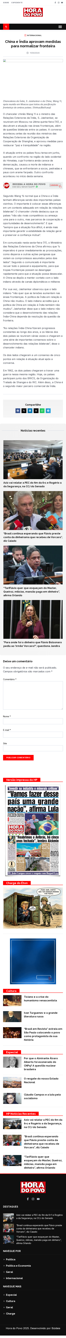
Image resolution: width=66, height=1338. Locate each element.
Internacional (34, 35)
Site (5, 743)
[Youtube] (62, 3)
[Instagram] (59, 3)
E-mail (7, 730)
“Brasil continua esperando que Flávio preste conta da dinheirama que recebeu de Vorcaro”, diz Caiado (32, 537)
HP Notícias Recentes (21, 1113)
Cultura (11, 991)
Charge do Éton (17, 883)
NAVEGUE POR (12, 1251)
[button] (60, 26)
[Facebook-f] (55, 3)
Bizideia (56, 1328)
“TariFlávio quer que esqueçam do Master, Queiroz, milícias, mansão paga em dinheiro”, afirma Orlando (31, 592)
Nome (7, 716)
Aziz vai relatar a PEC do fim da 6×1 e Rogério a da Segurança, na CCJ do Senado (43, 1123)
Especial (12, 1052)
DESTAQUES (10, 1206)
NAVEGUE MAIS (12, 1286)
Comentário (9, 679)
